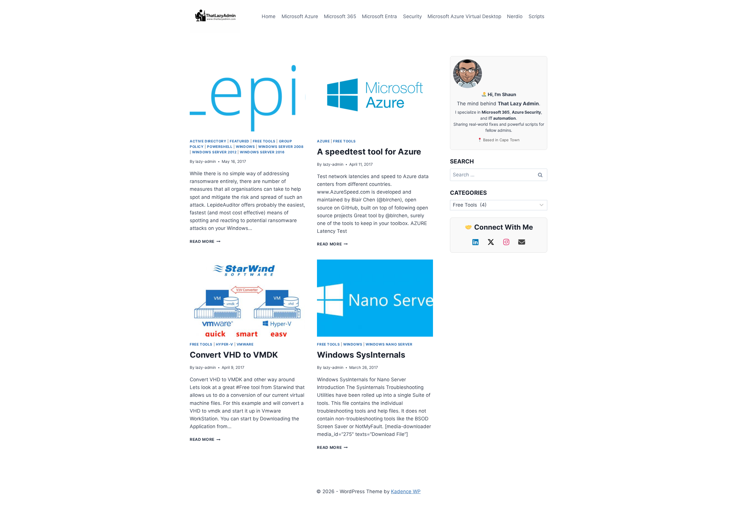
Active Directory (208, 141)
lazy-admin (205, 161)
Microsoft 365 (340, 16)
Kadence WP (406, 491)
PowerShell (219, 146)
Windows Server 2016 (262, 152)
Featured (239, 141)
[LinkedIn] (476, 242)
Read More (202, 241)
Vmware (245, 344)
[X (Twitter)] (491, 242)
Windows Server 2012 (214, 152)
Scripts (536, 16)
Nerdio (515, 16)
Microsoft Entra (379, 16)
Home (269, 16)
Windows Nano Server (389, 344)
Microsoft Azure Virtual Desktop (464, 16)
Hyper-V (224, 344)
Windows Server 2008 (280, 146)
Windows (245, 146)
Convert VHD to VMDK (234, 355)
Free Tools (264, 141)
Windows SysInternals (361, 355)
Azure (323, 141)
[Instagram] (507, 242)
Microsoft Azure (300, 16)
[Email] (521, 242)
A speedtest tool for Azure (369, 152)
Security (412, 16)
